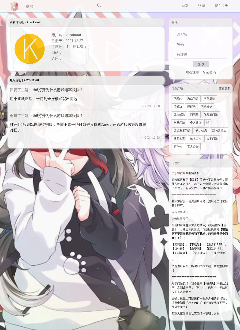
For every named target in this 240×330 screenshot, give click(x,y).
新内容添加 (219, 130)
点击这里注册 (180, 212)
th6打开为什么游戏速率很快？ (58, 90)
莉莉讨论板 (17, 22)
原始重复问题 (182, 130)
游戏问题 (193, 98)
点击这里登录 (180, 218)
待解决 (178, 106)
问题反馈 (209, 98)
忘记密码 (209, 72)
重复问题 (179, 122)
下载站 (178, 98)
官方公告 (193, 146)
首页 (185, 6)
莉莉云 (194, 114)
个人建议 (195, 122)
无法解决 (179, 114)
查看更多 (224, 88)
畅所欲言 (179, 138)
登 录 (201, 6)
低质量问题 (211, 114)
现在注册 (221, 6)
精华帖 (178, 146)
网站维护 (206, 106)
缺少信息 (201, 130)
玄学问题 (212, 138)
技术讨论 (195, 138)
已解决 (191, 106)
